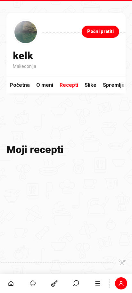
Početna (20, 85)
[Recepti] (54, 283)
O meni (44, 85)
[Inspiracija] (33, 283)
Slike (90, 85)
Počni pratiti (100, 31)
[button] (76, 283)
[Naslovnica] (11, 283)
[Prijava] (121, 283)
